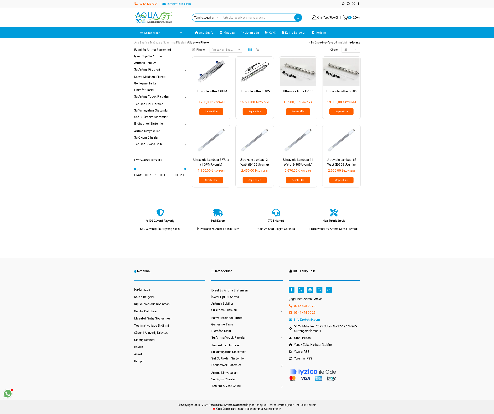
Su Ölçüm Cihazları (146, 137)
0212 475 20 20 (149, 3)
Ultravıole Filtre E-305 (298, 91)
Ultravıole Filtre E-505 (342, 91)
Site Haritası (302, 338)
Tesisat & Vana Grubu (148, 144)
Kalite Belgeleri (295, 32)
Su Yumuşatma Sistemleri (151, 110)
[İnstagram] (348, 3)
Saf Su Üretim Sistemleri (151, 117)
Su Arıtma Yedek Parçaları (151, 96)
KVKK (272, 32)
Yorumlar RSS (303, 358)
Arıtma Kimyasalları (147, 131)
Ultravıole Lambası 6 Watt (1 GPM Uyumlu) (211, 162)
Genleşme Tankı (145, 83)
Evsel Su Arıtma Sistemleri (152, 50)
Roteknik (144, 271)
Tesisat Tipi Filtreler (148, 104)
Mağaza (229, 32)
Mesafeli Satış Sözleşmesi (152, 318)
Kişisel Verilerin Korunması (152, 304)
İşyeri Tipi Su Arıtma (148, 56)
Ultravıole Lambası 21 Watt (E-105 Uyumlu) (255, 162)
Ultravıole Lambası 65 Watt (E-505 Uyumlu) (341, 162)
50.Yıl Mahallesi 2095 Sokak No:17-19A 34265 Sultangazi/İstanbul (325, 329)
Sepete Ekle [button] (211, 111)
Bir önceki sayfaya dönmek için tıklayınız (335, 42)
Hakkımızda (251, 32)
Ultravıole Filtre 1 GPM (211, 91)
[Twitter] (353, 3)
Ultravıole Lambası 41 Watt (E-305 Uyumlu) (298, 162)
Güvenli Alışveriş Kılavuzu (151, 333)
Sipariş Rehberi (144, 340)
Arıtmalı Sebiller (145, 63)
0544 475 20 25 (305, 312)
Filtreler (201, 49)
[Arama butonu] (298, 17)
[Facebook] (358, 3)
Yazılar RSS (302, 352)
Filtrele (180, 175)
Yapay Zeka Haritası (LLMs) (313, 345)
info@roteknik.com (179, 3)
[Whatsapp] (343, 3)
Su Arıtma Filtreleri (174, 42)
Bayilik (138, 347)
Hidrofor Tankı (144, 90)
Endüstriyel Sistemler (149, 123)
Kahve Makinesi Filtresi (150, 77)
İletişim (321, 32)
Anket (138, 354)
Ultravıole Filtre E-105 (255, 91)
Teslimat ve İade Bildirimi (151, 325)
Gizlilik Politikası (145, 311)
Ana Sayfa (206, 32)
